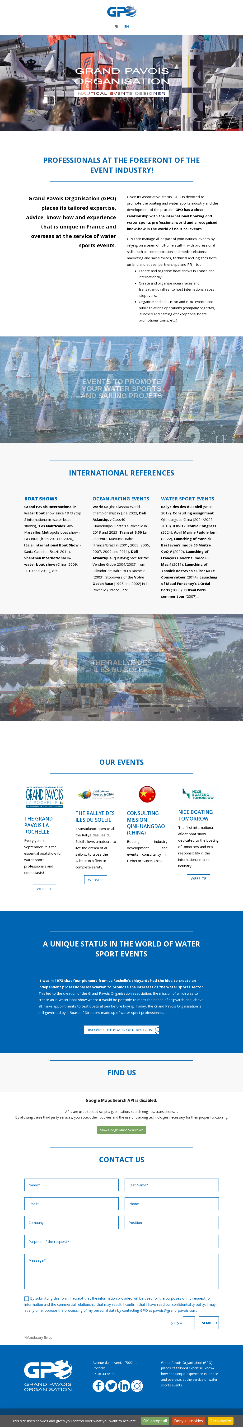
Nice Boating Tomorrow (195, 815)
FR (116, 27)
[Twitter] (111, 1390)
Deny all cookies (188, 1420)
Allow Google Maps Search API (122, 1130)
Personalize (220, 1420)
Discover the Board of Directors (119, 1029)
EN (126, 27)
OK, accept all (155, 1420)
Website (44, 888)
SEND (206, 1322)
